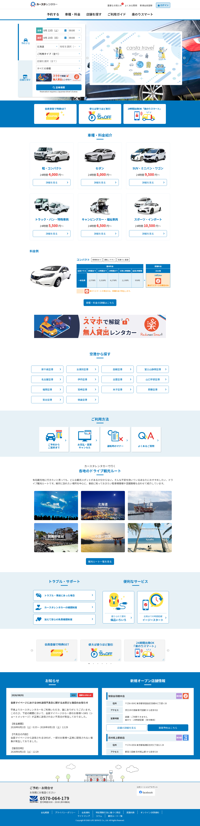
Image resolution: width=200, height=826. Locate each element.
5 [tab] (106, 663)
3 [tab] (140, 87)
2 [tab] (135, 87)
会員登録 (146, 5)
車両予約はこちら (168, 727)
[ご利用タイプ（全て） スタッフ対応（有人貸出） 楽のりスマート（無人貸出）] (59, 54)
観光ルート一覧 (115, 815)
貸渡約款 (130, 812)
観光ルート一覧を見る (100, 561)
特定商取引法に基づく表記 (108, 812)
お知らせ (114, 5)
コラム (99, 815)
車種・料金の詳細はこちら (100, 302)
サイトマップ (84, 815)
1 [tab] (131, 87)
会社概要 (45, 812)
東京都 (179, 696)
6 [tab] (111, 663)
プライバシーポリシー (65, 812)
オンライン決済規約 (150, 812)
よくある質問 (131, 5)
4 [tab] (102, 663)
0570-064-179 (54, 798)
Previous (87, 58)
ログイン (164, 5)
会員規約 (86, 812)
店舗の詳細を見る (126, 727)
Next (184, 58)
